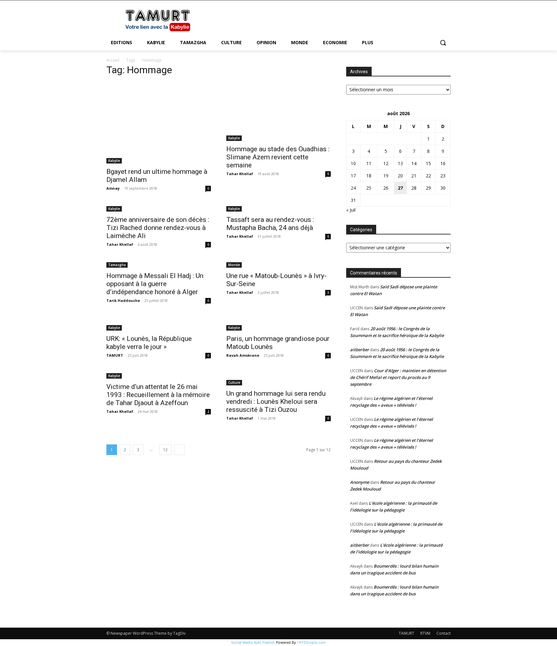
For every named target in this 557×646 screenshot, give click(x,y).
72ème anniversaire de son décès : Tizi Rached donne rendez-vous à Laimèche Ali (157, 228)
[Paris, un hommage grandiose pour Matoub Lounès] (278, 324)
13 (400, 163)
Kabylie (114, 160)
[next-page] (179, 449)
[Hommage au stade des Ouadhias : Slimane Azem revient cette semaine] (278, 111)
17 (353, 176)
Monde (234, 265)
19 (385, 176)
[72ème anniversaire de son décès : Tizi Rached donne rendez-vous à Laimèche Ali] (158, 208)
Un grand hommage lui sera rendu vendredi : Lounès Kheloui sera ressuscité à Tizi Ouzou (276, 401)
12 (165, 449)
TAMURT (114, 355)
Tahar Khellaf (239, 173)
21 (413, 176)
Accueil (112, 60)
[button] (443, 42)
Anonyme (359, 482)
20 (400, 176)
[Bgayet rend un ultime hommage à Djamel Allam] (158, 123)
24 (353, 188)
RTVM (425, 633)
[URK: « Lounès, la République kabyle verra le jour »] (158, 324)
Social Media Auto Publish (253, 642)
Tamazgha (117, 265)
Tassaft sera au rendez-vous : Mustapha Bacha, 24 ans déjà (270, 224)
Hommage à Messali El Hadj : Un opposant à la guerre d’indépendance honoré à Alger (154, 284)
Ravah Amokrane (242, 355)
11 (368, 163)
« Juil (351, 210)
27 (400, 188)
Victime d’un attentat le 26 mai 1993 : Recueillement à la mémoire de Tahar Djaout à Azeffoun (158, 395)
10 (353, 163)
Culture (234, 382)
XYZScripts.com (312, 642)
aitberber (359, 350)
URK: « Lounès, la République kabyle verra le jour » (149, 343)
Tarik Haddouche (123, 300)
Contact (443, 633)
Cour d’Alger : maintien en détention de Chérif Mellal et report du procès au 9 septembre (398, 377)
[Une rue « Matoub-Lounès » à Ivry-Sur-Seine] (278, 264)
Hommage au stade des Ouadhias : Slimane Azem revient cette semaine (277, 157)
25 (368, 188)
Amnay (113, 188)
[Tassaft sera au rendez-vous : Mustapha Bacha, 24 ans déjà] (278, 208)
